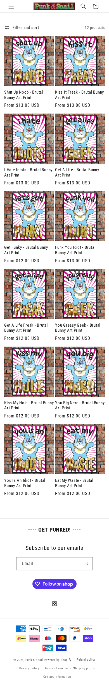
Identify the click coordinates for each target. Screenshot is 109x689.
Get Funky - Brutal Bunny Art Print (26, 250)
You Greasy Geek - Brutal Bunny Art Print (77, 328)
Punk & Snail (34, 660)
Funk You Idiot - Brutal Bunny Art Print (75, 250)
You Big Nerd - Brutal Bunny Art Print (80, 405)
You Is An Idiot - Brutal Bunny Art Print (24, 483)
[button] (11, 6)
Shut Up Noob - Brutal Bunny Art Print (23, 95)
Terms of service (56, 668)
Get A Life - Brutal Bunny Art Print (77, 172)
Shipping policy (84, 668)
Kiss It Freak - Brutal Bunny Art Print (79, 95)
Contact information (57, 677)
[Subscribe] (86, 563)
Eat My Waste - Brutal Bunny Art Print (74, 483)
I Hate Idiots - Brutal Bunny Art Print (28, 172)
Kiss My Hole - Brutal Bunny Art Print (29, 405)
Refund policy (86, 659)
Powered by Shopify (58, 660)
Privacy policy (29, 668)
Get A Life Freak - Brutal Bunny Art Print (26, 328)
